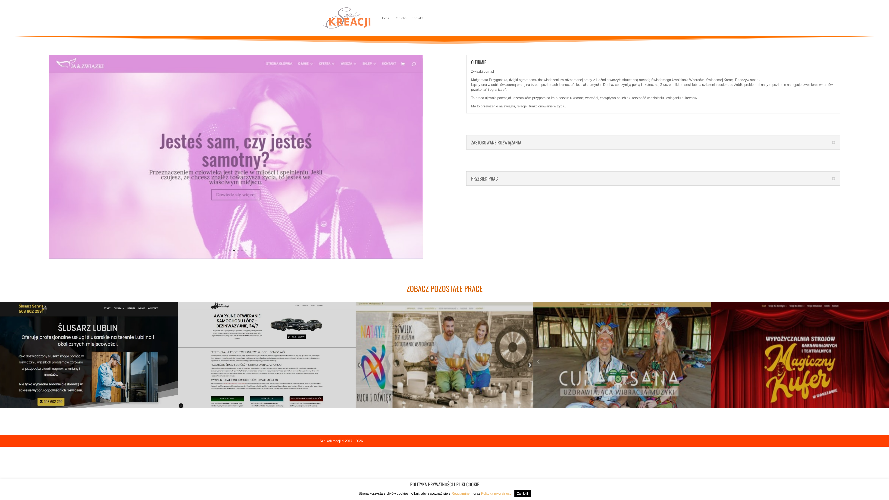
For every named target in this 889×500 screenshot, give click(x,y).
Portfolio (400, 18)
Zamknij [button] (522, 493)
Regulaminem (462, 493)
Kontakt (417, 18)
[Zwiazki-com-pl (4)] (236, 256)
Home (385, 18)
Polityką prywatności (496, 493)
